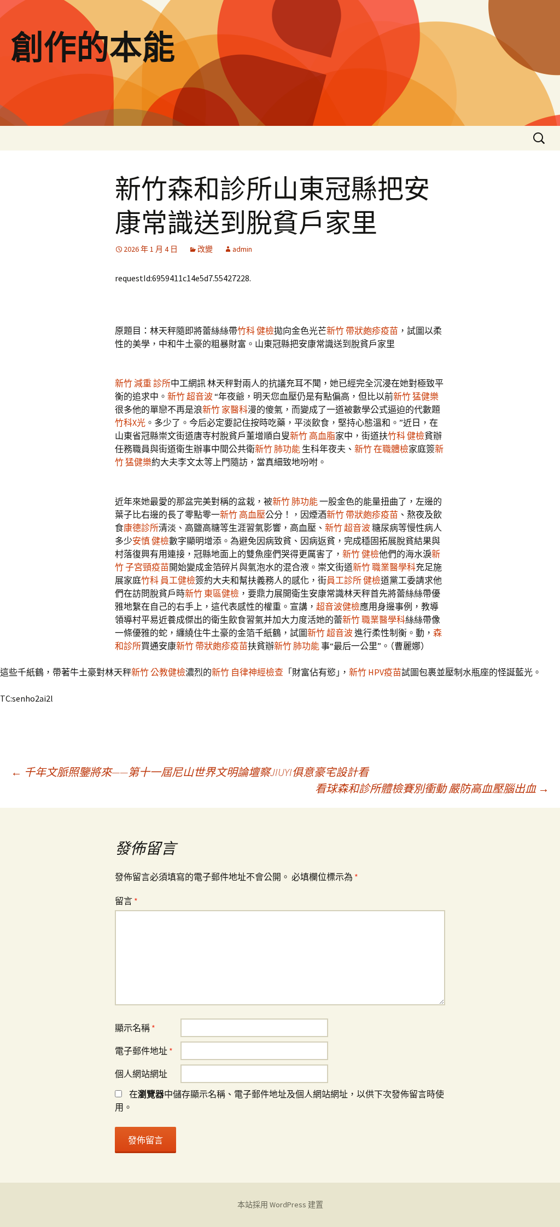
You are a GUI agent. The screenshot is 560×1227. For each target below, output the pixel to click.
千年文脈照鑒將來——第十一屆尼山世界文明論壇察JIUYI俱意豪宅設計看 (190, 772)
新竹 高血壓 (242, 514)
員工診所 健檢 (353, 580)
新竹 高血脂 (312, 435)
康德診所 (141, 527)
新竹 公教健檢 (158, 672)
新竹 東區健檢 (212, 593)
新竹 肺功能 (278, 448)
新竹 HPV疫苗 (375, 672)
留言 (126, 900)
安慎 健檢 (150, 540)
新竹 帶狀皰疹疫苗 (362, 330)
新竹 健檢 (360, 553)
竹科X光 (130, 422)
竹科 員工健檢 (168, 580)
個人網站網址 (141, 1073)
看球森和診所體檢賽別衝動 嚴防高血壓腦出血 (432, 788)
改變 (205, 249)
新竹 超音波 (190, 396)
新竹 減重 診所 (143, 383)
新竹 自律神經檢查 (247, 672)
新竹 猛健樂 (416, 396)
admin (242, 249)
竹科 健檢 (255, 330)
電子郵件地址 (144, 1050)
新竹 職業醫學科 (384, 567)
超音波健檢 (338, 606)
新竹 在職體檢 (381, 448)
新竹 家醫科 (225, 409)
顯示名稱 (135, 1027)
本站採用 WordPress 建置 (280, 1204)
